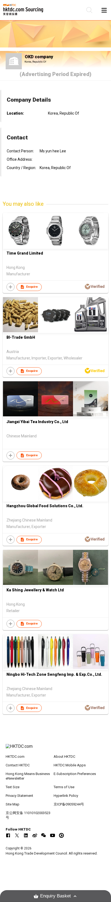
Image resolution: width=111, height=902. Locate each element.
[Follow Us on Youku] (61, 835)
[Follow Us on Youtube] (52, 835)
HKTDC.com (15, 756)
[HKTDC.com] (56, 749)
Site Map (12, 804)
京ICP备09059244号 (69, 804)
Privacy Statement (19, 796)
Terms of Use (64, 787)
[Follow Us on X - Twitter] (17, 835)
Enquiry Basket (55, 895)
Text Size (12, 787)
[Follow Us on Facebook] (8, 835)
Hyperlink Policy (66, 796)
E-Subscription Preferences (75, 774)
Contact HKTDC (18, 765)
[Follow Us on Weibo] (34, 835)
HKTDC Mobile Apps (70, 765)
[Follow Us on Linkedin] (25, 835)
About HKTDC (64, 756)
